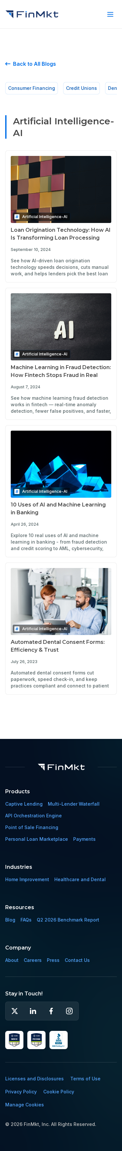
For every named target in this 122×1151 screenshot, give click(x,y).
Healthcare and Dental (80, 879)
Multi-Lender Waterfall (74, 804)
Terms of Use (85, 1078)
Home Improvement (27, 879)
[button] (110, 14)
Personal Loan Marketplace (36, 839)
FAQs (26, 919)
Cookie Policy (58, 1091)
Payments (84, 839)
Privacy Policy (21, 1091)
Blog (10, 919)
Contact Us (77, 960)
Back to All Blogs (30, 64)
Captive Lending (24, 804)
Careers (33, 960)
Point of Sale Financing (31, 827)
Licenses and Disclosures (34, 1078)
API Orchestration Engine (33, 815)
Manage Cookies (24, 1104)
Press (53, 960)
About (12, 960)
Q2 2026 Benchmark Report (68, 919)
